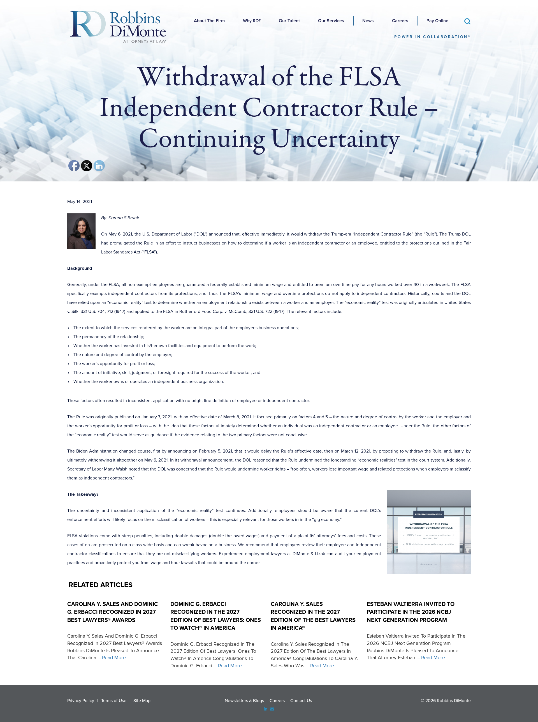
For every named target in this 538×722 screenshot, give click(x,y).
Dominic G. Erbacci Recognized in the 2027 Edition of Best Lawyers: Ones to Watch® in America (215, 616)
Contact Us (301, 700)
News (368, 21)
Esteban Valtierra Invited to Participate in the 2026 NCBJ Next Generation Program (410, 612)
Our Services (331, 21)
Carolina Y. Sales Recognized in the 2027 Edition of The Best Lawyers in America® (313, 616)
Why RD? (252, 21)
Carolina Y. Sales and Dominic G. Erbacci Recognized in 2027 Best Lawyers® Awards (112, 612)
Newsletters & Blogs (244, 700)
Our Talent (289, 21)
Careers (400, 21)
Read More (114, 657)
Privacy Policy (80, 700)
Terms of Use (113, 700)
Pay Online (437, 21)
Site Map (141, 700)
